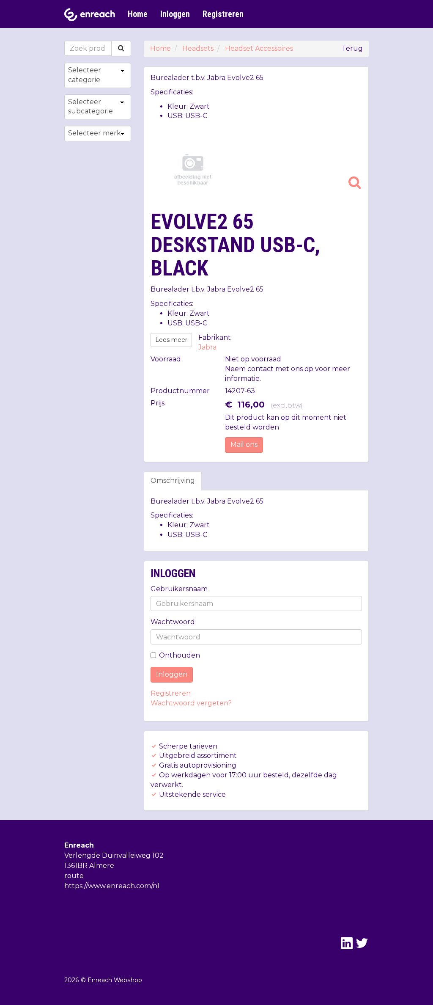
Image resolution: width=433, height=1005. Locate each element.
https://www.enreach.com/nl (111, 886)
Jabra (207, 347)
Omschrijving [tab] (173, 480)
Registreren (223, 14)
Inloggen (175, 14)
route (74, 876)
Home (138, 14)
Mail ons (244, 445)
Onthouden (179, 655)
